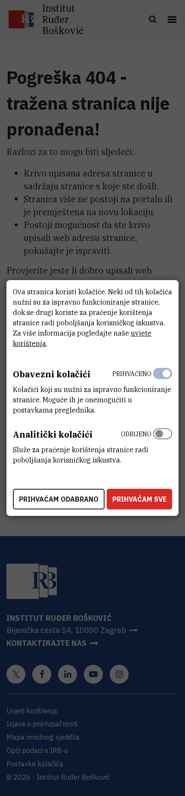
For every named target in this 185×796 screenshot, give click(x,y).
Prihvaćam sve (139, 499)
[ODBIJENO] (162, 445)
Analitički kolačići (52, 434)
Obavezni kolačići (51, 374)
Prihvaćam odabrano (59, 499)
